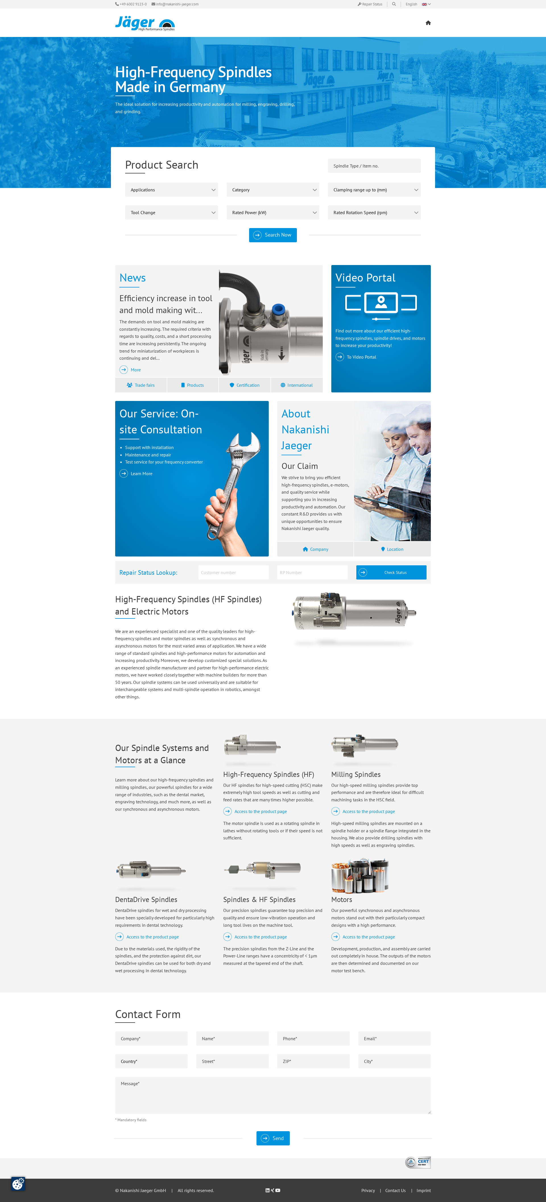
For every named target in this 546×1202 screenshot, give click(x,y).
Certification (248, 385)
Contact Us (395, 1190)
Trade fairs (145, 385)
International (300, 385)
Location (395, 549)
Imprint (424, 1190)
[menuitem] (428, 23)
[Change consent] (18, 1184)
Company (319, 549)
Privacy (368, 1190)
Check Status (395, 572)
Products (195, 385)
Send (278, 1138)
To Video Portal (361, 357)
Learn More (141, 473)
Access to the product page (261, 811)
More (136, 370)
